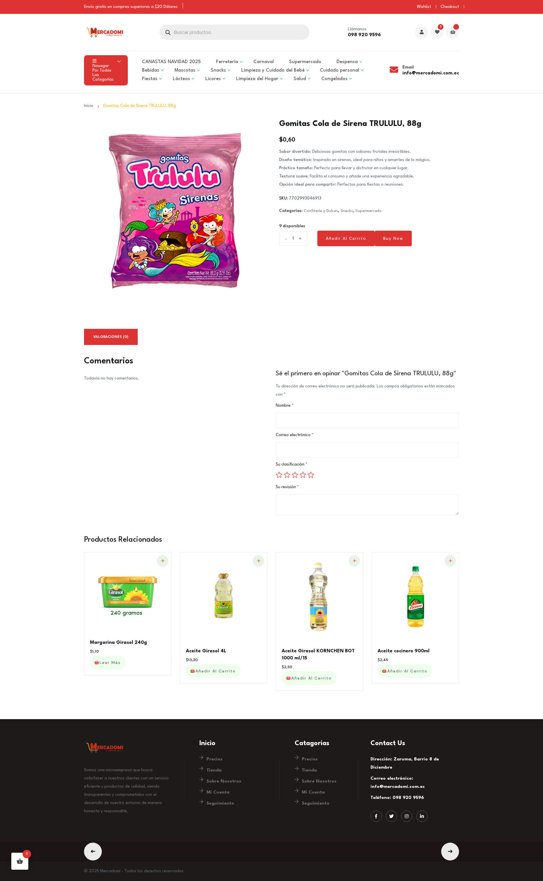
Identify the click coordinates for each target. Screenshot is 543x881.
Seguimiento (220, 803)
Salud (300, 78)
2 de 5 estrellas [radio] (287, 474)
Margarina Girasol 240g (118, 642)
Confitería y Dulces (321, 211)
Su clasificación (291, 464)
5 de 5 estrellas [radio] (310, 474)
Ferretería (227, 61)
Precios (214, 759)
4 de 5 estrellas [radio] (302, 474)
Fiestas (150, 78)
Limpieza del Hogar (257, 78)
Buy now (393, 238)
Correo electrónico (295, 435)
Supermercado (305, 61)
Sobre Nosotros (223, 781)
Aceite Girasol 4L (206, 651)
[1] (437, 33)
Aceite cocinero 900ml (404, 651)
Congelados (334, 78)
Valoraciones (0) (110, 337)
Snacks (347, 211)
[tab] (111, 337)
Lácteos (181, 78)
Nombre (285, 406)
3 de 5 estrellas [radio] (295, 474)
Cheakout (450, 7)
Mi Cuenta (217, 792)
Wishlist (424, 7)
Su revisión (287, 487)
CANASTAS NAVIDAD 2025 (171, 61)
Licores (213, 78)
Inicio (90, 106)
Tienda (213, 770)
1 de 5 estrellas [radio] (279, 474)
